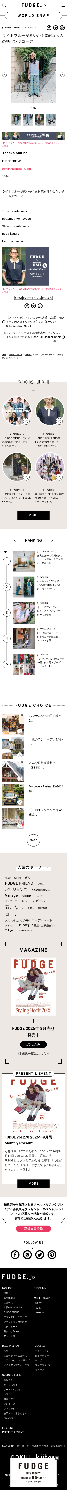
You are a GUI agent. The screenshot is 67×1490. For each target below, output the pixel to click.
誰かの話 (8, 1418)
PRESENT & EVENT (13, 1432)
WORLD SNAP (15, 354)
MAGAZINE (8, 1446)
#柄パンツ (47, 298)
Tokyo (9, 930)
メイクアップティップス (16, 1365)
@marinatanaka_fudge (17, 169)
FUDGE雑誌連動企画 (41, 890)
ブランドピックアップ (15, 1317)
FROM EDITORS (40, 1446)
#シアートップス (32, 298)
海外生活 (39, 1370)
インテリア (11, 901)
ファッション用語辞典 (15, 1322)
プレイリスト (11, 1404)
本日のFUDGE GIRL (24, 930)
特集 (6, 1293)
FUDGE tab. (40, 1288)
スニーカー (40, 896)
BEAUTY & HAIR (11, 1346)
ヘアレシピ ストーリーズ (17, 1360)
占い (28, 877)
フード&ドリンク (13, 1389)
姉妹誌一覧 (23, 1446)
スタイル (10, 925)
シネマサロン (11, 1408)
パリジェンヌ (16, 889)
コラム (7, 1394)
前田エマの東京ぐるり (15, 1413)
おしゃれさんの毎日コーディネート (28, 920)
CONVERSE (42, 908)
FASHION (7, 1288)
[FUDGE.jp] (34, 5)
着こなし (14, 907)
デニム (40, 884)
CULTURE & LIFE (11, 1375)
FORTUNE (7, 1428)
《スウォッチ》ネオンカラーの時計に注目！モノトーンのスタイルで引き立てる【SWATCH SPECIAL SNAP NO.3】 (35, 322)
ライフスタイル (12, 1384)
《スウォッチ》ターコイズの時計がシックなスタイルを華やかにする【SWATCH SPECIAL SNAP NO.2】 (31, 337)
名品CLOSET (10, 1298)
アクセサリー (11, 1336)
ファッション (42, 1351)
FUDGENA (26, 896)
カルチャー (9, 1380)
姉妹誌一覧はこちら (32, 1053)
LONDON (39, 1312)
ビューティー (42, 1355)
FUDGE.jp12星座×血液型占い (37, 925)
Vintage (11, 895)
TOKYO (28, 354)
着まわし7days (11, 1331)
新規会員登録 (33, 1228)
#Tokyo (18, 298)
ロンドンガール (33, 901)
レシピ (38, 1360)
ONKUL (31, 908)
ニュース (8, 1302)
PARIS (38, 1308)
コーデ (11, 914)
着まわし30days (13, 877)
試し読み (33, 1044)
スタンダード (11, 1326)
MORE (34, 1183)
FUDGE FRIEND (19, 883)
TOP (4, 354)
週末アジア (9, 1399)
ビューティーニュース (15, 1355)
